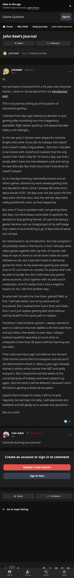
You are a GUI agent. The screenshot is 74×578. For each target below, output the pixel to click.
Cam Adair (18, 433)
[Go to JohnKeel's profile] (5, 53)
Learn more (6, 6)
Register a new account (37, 467)
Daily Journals (38, 53)
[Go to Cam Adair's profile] (6, 435)
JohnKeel (14, 53)
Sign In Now (37, 475)
